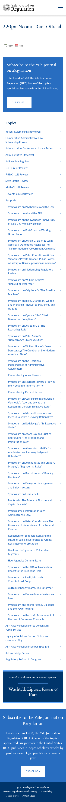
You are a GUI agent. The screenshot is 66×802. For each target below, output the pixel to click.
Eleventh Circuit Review (19, 194)
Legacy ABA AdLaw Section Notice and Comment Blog (27, 638)
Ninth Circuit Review (17, 187)
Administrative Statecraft (19, 155)
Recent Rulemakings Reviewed (22, 131)
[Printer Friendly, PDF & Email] (13, 45)
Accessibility (46, 791)
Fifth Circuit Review (16, 174)
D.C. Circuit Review (16, 168)
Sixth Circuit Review (16, 181)
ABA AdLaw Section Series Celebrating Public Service (27, 627)
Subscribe (18, 102)
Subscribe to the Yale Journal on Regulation (33, 720)
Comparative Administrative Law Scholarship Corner (24, 140)
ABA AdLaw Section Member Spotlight (27, 646)
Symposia (10, 200)
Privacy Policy (29, 795)
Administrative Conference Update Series (29, 148)
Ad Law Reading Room (18, 161)
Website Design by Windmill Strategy (20, 791)
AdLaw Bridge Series (17, 653)
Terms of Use (12, 795)
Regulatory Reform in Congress (23, 659)
